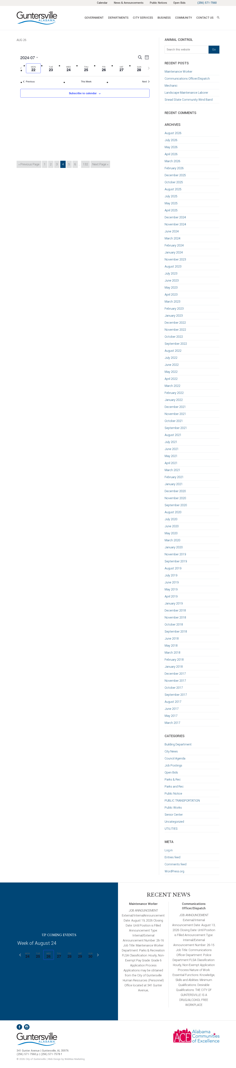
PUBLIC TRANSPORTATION (182, 800)
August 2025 (173, 189)
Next (144, 81)
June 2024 (172, 231)
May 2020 (171, 533)
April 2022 (171, 379)
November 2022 (175, 330)
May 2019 (171, 589)
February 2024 (174, 245)
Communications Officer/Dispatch (187, 78)
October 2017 (174, 688)
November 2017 (175, 681)
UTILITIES (171, 829)
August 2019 (173, 568)
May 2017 (171, 716)
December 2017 (175, 674)
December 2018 (175, 610)
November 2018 (175, 617)
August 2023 (173, 266)
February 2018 (174, 660)
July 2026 (171, 140)
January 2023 (174, 316)
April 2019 (171, 596)
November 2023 (175, 259)
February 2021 (174, 477)
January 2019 (174, 603)
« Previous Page (28, 165)
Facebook (19, 1027)
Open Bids (171, 772)
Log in (169, 850)
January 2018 (174, 667)
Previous (30, 81)
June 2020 (172, 526)
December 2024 (175, 217)
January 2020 (174, 547)
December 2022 (175, 323)
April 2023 (171, 294)
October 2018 (174, 624)
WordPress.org (174, 871)
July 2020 (171, 519)
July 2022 (171, 358)
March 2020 (172, 540)
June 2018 (172, 638)
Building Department (178, 744)
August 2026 (173, 133)
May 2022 (171, 372)
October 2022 (174, 337)
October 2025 (174, 182)
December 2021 (175, 407)
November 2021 (175, 414)
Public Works (173, 807)
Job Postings (173, 765)
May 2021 (171, 456)
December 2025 (175, 175)
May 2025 (171, 203)
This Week (86, 81)
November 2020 (175, 498)
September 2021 (176, 428)
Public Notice (173, 793)
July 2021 (171, 442)
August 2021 (173, 435)
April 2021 (171, 463)
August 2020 (173, 512)
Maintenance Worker (178, 71)
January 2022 (174, 400)
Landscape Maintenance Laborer (186, 93)
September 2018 (176, 631)
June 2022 (172, 365)
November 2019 (175, 554)
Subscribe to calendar (83, 93)
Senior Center (174, 815)
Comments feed (175, 864)
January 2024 (174, 252)
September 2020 (176, 505)
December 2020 (175, 491)
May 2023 (171, 287)
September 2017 (176, 695)
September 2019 (176, 561)
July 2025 (171, 196)
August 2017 (173, 702)
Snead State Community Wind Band (189, 100)
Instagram (27, 1027)
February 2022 (174, 393)
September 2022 (176, 344)
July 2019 (171, 575)
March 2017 (172, 723)
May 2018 (171, 645)
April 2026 (171, 154)
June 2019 (172, 582)
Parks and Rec (174, 786)
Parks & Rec (173, 779)
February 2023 (174, 308)
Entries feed (172, 857)
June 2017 (172, 709)
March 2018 (172, 652)
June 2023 (172, 280)
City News (171, 751)
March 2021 (172, 470)
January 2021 (174, 484)
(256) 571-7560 (207, 3)
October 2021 (174, 421)
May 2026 (171, 147)
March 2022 (172, 386)
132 (86, 164)
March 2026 (172, 161)
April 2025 (171, 210)
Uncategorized (174, 822)
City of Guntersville (49, 18)
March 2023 (172, 301)
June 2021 (172, 449)
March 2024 (172, 238)
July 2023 (171, 273)
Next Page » (100, 165)
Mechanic (171, 86)
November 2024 (175, 224)
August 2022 (173, 351)
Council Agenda (175, 758)
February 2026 (174, 168)
